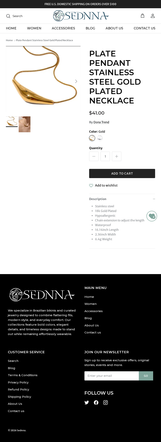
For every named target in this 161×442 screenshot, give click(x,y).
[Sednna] (80, 15)
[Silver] (100, 138)
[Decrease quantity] (94, 156)
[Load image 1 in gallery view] (43, 79)
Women (34, 28)
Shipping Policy (19, 397)
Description (97, 199)
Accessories (63, 28)
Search (13, 361)
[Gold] (92, 138)
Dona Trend (101, 122)
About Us (114, 28)
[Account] (152, 16)
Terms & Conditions (23, 375)
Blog (90, 28)
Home (11, 28)
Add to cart (122, 173)
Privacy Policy (18, 382)
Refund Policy (18, 389)
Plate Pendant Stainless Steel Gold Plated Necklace (44, 40)
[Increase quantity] (116, 156)
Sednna (21, 430)
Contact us (144, 28)
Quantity (95, 148)
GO (146, 376)
